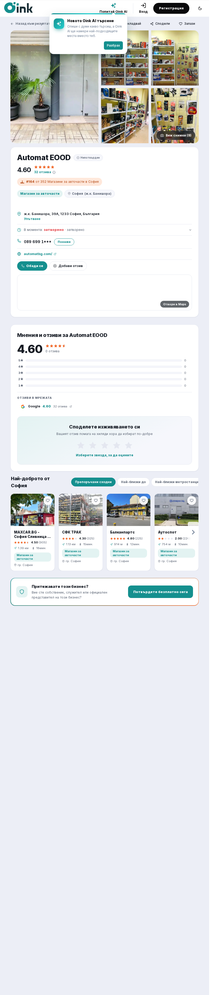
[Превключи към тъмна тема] (200, 8)
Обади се (34, 266)
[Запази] (47, 500)
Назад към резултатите (36, 23)
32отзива (42, 172)
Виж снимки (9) (178, 135)
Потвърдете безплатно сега (160, 592)
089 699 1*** (37, 242)
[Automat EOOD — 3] (175, 58)
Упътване (32, 219)
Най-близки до (133, 482)
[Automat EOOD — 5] (175, 115)
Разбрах (113, 45)
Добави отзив (70, 266)
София (91, 194)
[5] (129, 445)
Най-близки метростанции (178, 482)
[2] (93, 445)
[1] (81, 445)
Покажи (64, 242)
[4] (117, 445)
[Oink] (18, 7)
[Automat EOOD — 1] (54, 86)
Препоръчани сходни (93, 482)
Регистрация (171, 8)
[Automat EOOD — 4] (125, 115)
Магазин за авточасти (39, 194)
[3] (105, 445)
